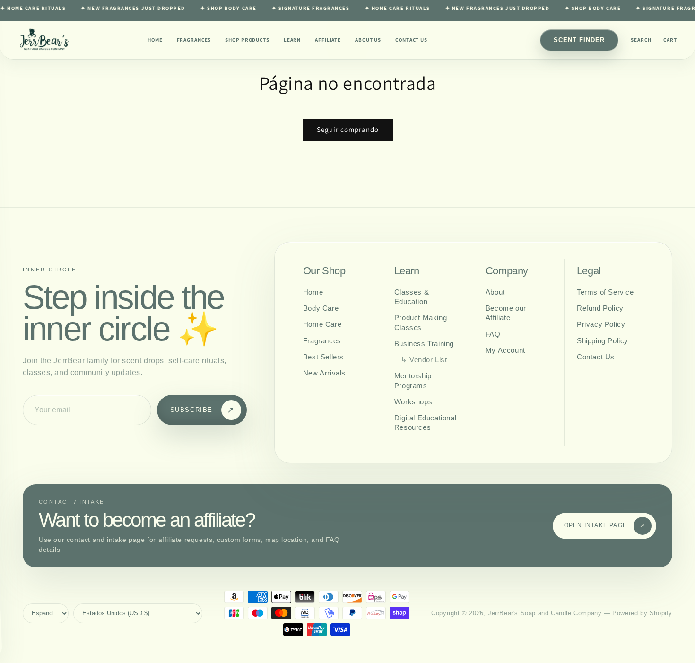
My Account (505, 350)
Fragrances (194, 39)
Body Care (321, 308)
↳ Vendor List (424, 360)
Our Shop (324, 271)
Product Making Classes (420, 322)
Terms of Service (605, 292)
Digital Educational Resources (425, 422)
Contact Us (411, 39)
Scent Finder (579, 40)
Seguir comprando (348, 129)
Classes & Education (411, 296)
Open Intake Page (604, 525)
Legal (589, 271)
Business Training (424, 344)
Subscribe (202, 410)
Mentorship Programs (413, 380)
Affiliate (328, 39)
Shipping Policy (602, 341)
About (495, 292)
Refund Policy (600, 308)
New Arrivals (324, 373)
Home (155, 39)
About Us (368, 39)
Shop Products (247, 39)
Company (507, 271)
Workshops (413, 402)
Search (641, 40)
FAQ (493, 334)
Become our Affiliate (506, 313)
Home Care (322, 324)
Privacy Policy (601, 324)
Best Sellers (323, 357)
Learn (292, 39)
